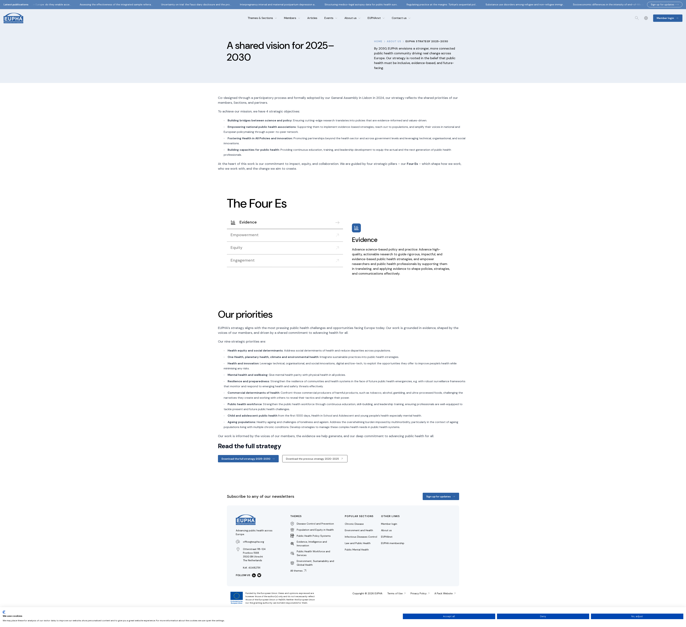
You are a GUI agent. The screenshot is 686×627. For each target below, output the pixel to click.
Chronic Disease (354, 523)
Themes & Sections (260, 18)
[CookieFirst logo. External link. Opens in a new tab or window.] (4, 612)
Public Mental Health (357, 549)
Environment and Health (359, 530)
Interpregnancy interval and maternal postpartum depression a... (271, 4)
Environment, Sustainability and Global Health (315, 562)
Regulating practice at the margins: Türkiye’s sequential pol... (435, 4)
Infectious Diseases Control (361, 536)
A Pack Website (443, 593)
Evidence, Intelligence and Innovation (312, 543)
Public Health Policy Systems (314, 535)
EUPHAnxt (374, 18)
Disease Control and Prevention (315, 523)
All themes (296, 570)
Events (328, 18)
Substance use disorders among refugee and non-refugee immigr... (518, 4)
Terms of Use (395, 593)
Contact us (399, 18)
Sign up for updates (662, 4)
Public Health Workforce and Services (313, 553)
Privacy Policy (419, 593)
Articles (312, 18)
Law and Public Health (358, 543)
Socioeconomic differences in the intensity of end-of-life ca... (602, 4)
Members (290, 18)
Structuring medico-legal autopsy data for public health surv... (354, 4)
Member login (389, 523)
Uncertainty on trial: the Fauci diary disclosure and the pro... (190, 4)
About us (350, 18)
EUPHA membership (392, 543)
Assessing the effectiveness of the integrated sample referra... (109, 4)
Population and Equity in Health (315, 529)
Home (378, 41)
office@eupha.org (253, 541)
